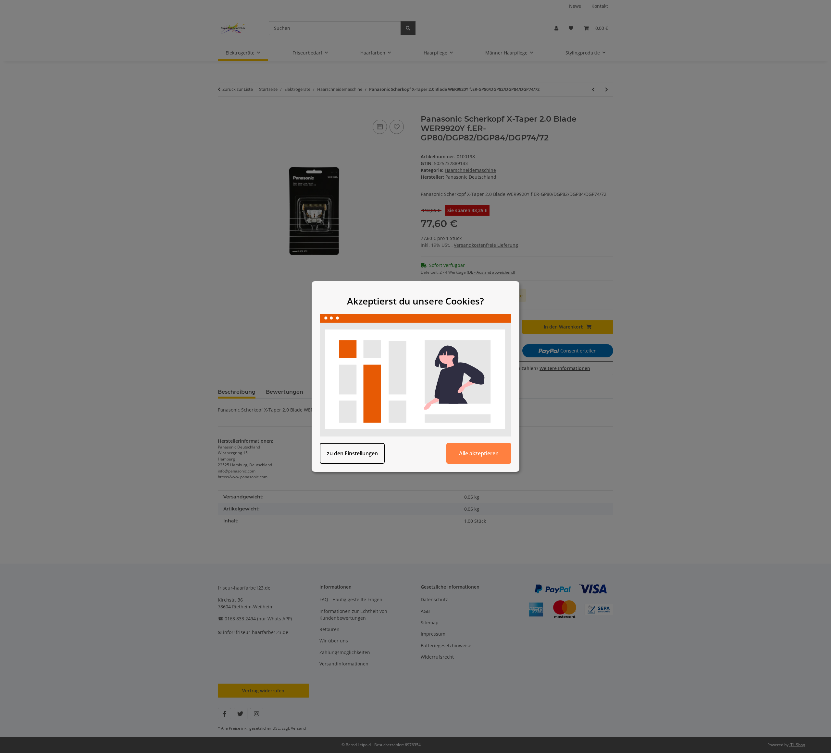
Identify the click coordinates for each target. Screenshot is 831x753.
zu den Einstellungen (352, 453)
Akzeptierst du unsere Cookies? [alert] (415, 301)
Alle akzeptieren (479, 453)
